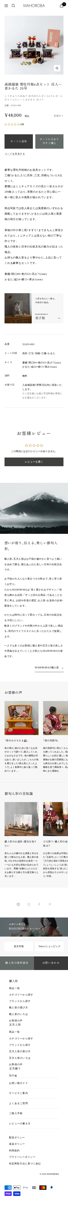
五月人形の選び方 (20, 1051)
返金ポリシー (17, 1143)
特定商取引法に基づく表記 (25, 1163)
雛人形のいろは (18, 1014)
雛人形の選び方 (18, 1007)
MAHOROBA (53, 1174)
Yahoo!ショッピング (49, 946)
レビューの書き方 (20, 1123)
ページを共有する (15, 154)
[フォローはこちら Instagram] (29, 904)
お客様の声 (16, 1020)
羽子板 (13, 1075)
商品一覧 (14, 988)
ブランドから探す (20, 1001)
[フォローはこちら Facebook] (39, 904)
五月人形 (15, 1025)
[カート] (61, 5)
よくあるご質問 (18, 1103)
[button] (12, 124)
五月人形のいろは (20, 1058)
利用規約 (14, 1150)
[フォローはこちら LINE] (18, 904)
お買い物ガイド (18, 1083)
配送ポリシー (17, 1137)
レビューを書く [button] (34, 461)
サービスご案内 (18, 1093)
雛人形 (13, 981)
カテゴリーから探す (21, 994)
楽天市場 (19, 946)
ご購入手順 (16, 1113)
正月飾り (15, 1068)
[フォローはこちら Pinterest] (50, 904)
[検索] (13, 5)
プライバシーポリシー (22, 1157)
